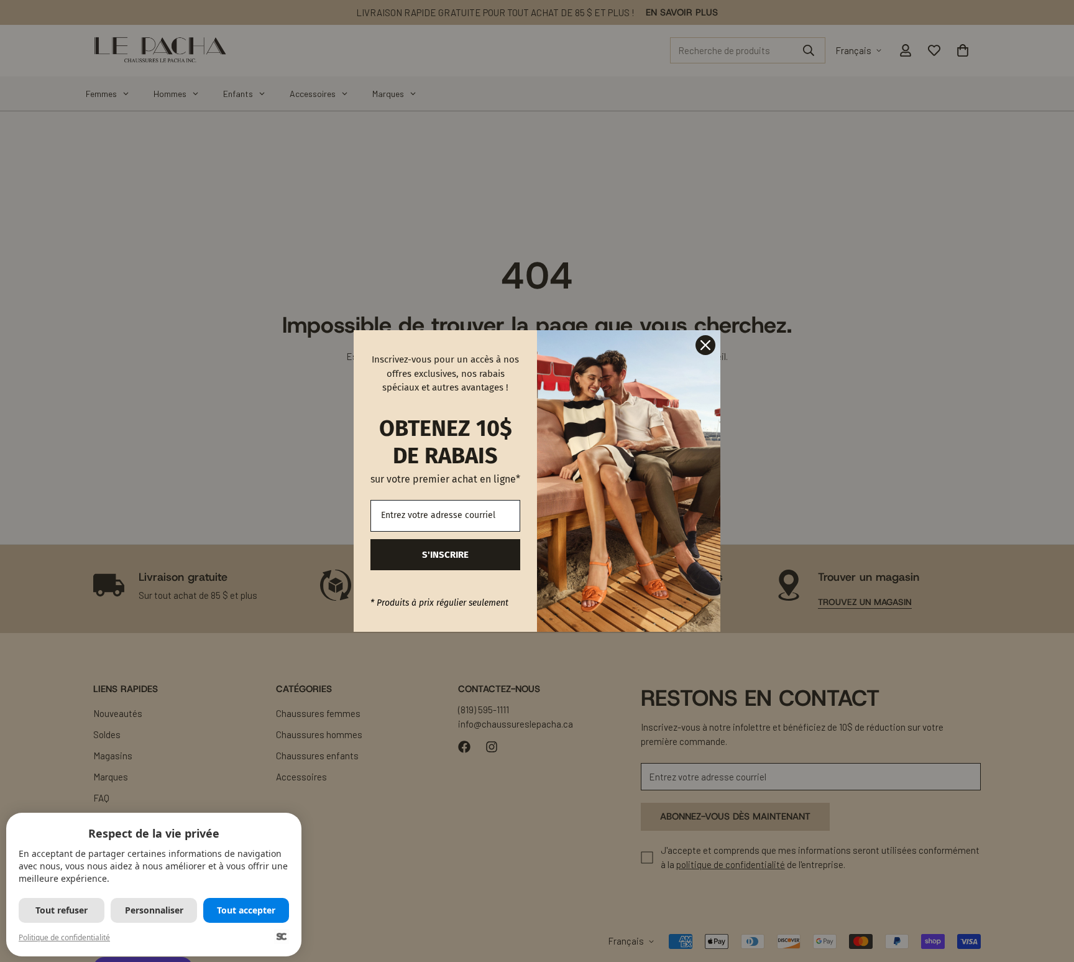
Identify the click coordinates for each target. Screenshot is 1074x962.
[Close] (705, 345)
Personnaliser (154, 910)
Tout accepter (246, 910)
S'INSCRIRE (445, 554)
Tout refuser (61, 910)
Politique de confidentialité (64, 937)
